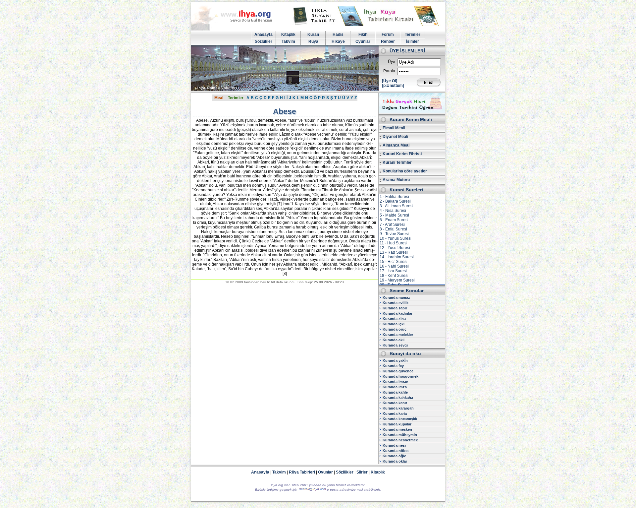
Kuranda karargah (398, 408)
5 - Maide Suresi (394, 215)
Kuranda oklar (395, 461)
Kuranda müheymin (400, 435)
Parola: (389, 71)
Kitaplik (288, 34)
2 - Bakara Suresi (395, 201)
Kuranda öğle (394, 456)
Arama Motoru (396, 179)
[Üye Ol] (389, 81)
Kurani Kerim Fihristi (402, 154)
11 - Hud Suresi (393, 243)
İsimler (412, 41)
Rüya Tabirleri (302, 472)
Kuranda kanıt (395, 403)
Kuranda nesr (394, 445)
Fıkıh (362, 34)
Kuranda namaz (396, 297)
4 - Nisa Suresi (393, 210)
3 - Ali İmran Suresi (396, 206)
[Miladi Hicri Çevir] (412, 111)
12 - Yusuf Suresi (395, 247)
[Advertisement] (284, 338)
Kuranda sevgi (395, 345)
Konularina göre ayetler (405, 171)
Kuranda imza (395, 387)
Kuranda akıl (393, 340)
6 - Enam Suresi (394, 220)
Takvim (288, 41)
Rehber (388, 41)
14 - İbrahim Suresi (397, 257)
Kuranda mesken (397, 429)
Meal (218, 97)
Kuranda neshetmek (400, 440)
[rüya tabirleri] (367, 24)
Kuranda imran (395, 382)
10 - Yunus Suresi (395, 238)
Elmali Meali (394, 128)
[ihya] (238, 29)
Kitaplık (378, 472)
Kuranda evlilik (395, 303)
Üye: (392, 61)
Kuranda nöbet (396, 451)
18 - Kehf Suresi (394, 275)
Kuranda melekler (398, 335)
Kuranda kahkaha (398, 398)
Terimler (412, 34)
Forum (388, 34)
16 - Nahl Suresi (394, 266)
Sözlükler (263, 41)
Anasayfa (263, 34)
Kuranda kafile (395, 392)
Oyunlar (362, 41)
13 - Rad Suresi (394, 252)
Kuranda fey (393, 366)
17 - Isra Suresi (393, 271)
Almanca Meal (396, 145)
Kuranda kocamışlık (400, 419)
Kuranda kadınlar (397, 313)
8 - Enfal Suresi (393, 229)
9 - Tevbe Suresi (394, 233)
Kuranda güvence (398, 371)
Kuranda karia (395, 413)
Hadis (338, 34)
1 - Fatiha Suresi (394, 196)
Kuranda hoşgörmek (400, 376)
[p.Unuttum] (393, 85)
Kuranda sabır (395, 308)
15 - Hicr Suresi (393, 261)
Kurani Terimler (397, 162)
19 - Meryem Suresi (397, 280)
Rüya (313, 41)
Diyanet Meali (395, 136)
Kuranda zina (394, 319)
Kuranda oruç (394, 329)
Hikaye (338, 41)
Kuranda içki (393, 324)
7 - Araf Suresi (392, 224)
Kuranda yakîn (395, 360)
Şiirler (362, 472)
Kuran (313, 34)
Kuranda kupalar (397, 424)
